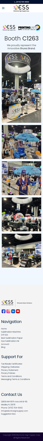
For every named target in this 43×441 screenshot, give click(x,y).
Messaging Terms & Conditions (15, 379)
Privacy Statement (9, 370)
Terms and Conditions (11, 376)
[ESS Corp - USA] (21, 8)
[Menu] (3, 8)
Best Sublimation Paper (12, 338)
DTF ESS (4, 334)
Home (4, 328)
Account (5, 344)
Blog (3, 347)
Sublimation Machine (11, 331)
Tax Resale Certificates (11, 363)
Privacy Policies (8, 373)
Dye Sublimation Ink (10, 341)
